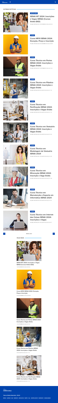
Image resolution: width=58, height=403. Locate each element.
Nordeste (41, 398)
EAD (12, 398)
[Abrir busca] (55, 2)
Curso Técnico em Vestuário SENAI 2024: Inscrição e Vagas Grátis (42, 129)
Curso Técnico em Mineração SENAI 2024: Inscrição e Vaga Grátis (40, 173)
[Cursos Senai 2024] (5, 2)
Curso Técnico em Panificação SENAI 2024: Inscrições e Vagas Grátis (41, 107)
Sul (29, 398)
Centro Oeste (34, 13)
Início (4, 398)
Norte (26, 398)
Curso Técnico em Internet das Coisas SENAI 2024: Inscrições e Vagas (41, 217)
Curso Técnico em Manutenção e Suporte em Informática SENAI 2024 (41, 195)
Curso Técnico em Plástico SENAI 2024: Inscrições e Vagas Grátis (41, 85)
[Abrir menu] (10, 2)
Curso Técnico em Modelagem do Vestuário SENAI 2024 (41, 151)
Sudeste (16, 398)
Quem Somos (47, 398)
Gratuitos (21, 398)
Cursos (32, 35)
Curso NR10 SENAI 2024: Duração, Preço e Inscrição (42, 39)
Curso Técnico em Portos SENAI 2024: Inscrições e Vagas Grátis (41, 63)
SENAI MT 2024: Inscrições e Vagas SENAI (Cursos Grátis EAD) (42, 19)
